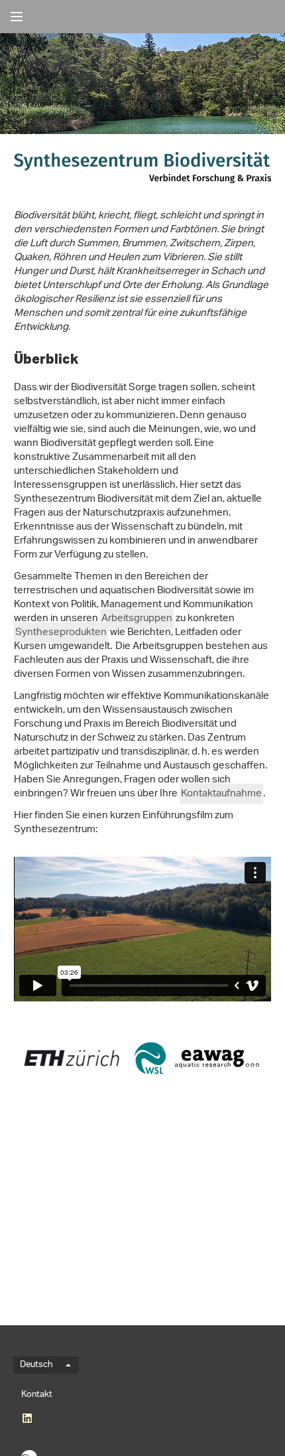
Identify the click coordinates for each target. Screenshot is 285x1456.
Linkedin (26, 1418)
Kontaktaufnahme (221, 794)
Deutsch (36, 1365)
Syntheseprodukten (61, 632)
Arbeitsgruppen (136, 619)
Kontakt (36, 1394)
